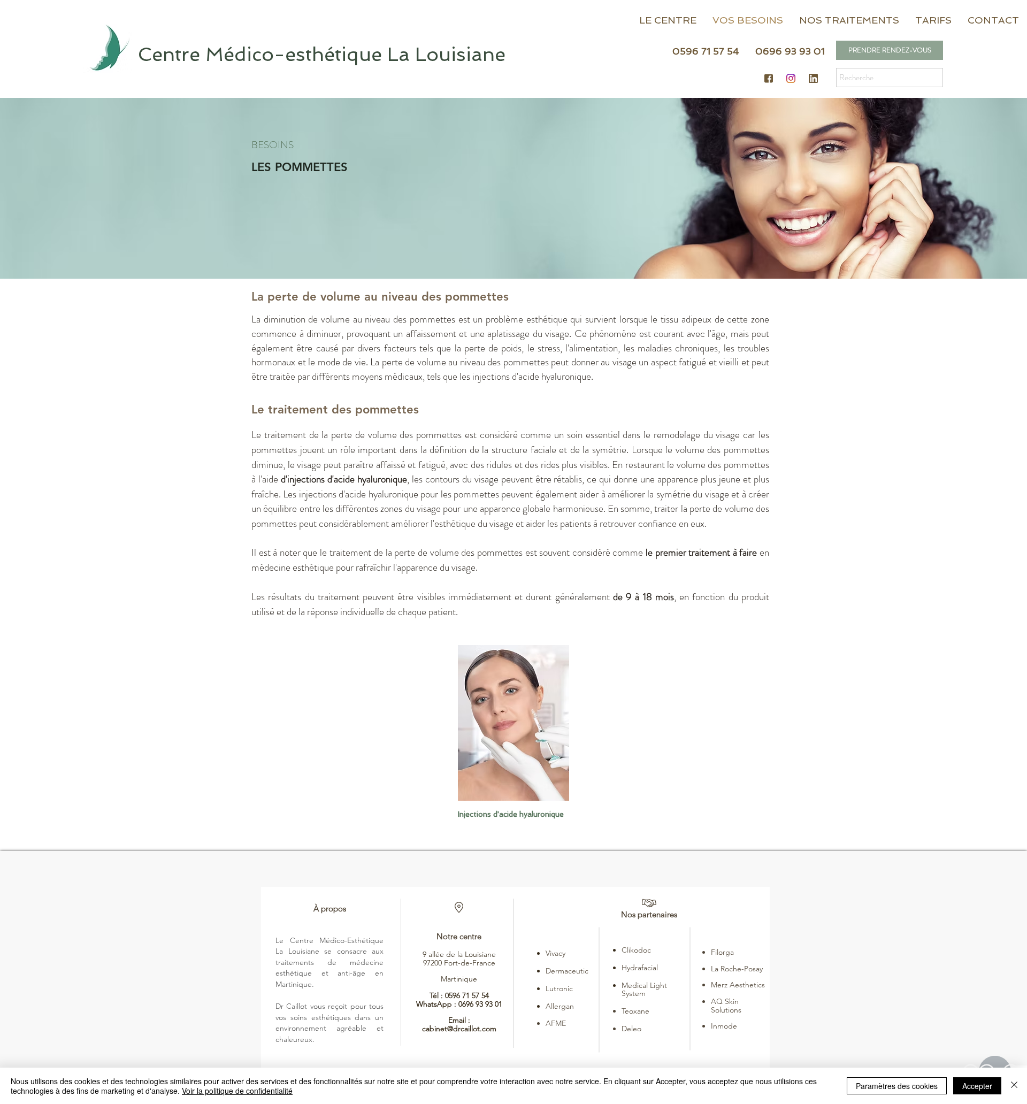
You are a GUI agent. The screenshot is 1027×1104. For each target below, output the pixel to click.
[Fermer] (1014, 1085)
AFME (556, 1023)
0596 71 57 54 (467, 995)
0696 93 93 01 (480, 1004)
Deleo (631, 1028)
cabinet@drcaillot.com (459, 1028)
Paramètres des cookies (897, 1085)
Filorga (722, 952)
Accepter (977, 1085)
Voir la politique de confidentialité (237, 1090)
